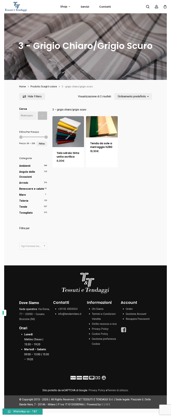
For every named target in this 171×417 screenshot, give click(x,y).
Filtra (42, 143)
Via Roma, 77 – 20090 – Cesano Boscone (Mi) (34, 314)
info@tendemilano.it (69, 313)
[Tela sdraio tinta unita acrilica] (68, 131)
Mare (22, 194)
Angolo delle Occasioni (27, 174)
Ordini (129, 309)
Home (22, 86)
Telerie (23, 200)
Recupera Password (137, 318)
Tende (23, 206)
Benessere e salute (31, 188)
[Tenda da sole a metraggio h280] (102, 126)
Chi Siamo (98, 309)
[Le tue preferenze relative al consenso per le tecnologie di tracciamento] (3, 313)
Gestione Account (136, 313)
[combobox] (133, 96)
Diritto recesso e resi (104, 323)
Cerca (23, 108)
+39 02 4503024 (67, 309)
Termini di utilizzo (117, 390)
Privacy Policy (100, 328)
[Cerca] (42, 115)
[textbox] (33, 246)
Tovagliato (26, 212)
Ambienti (24, 165)
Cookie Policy (100, 333)
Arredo (23, 182)
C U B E (106, 404)
